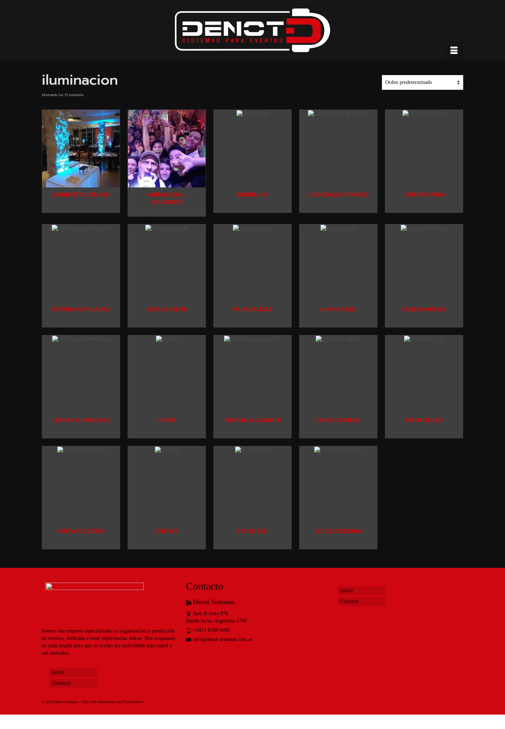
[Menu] (454, 51)
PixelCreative (133, 702)
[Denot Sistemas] (252, 32)
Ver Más (81, 207)
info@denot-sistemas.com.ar (223, 639)
